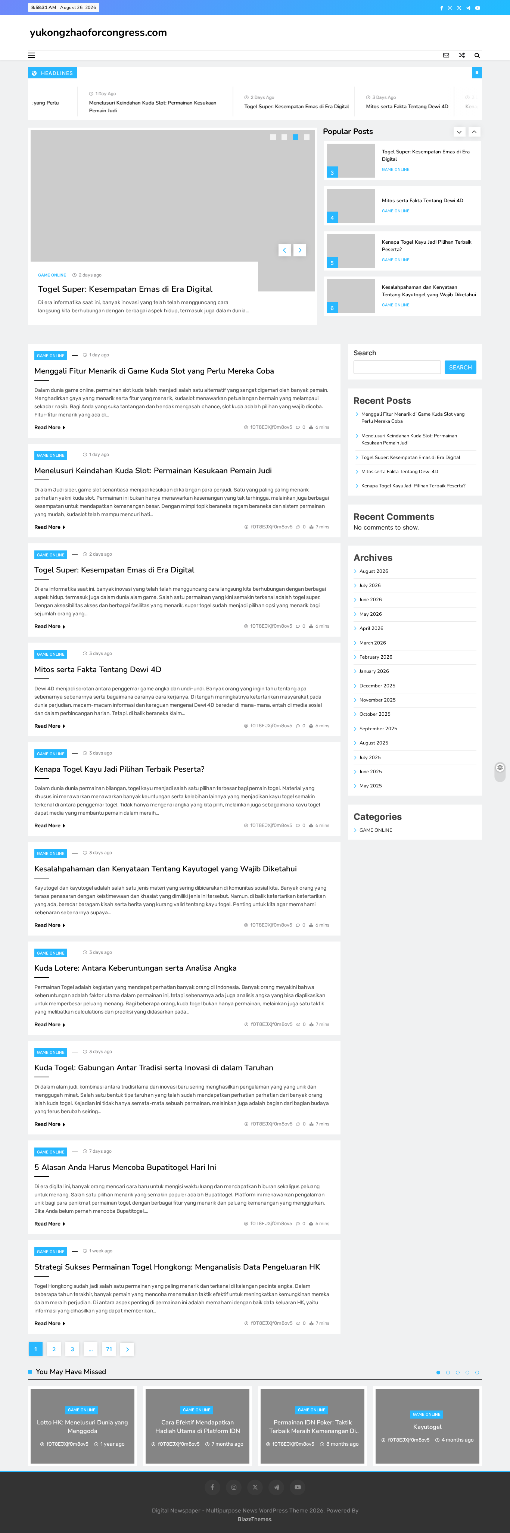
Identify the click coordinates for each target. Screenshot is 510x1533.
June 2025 (371, 771)
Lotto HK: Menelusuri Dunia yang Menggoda (82, 1426)
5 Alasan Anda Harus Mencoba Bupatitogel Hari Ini (125, 1167)
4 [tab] (307, 138)
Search (365, 353)
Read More (47, 427)
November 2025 (378, 700)
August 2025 (374, 743)
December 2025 (377, 686)
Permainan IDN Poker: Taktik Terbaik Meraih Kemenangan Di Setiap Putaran (312, 1431)
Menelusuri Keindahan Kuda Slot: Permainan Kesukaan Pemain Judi (153, 470)
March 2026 (373, 643)
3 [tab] (296, 138)
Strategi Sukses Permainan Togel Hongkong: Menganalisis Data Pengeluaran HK (177, 1267)
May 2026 (371, 614)
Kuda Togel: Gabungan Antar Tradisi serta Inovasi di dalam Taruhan (153, 1067)
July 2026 (370, 585)
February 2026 (376, 657)
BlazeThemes (254, 1519)
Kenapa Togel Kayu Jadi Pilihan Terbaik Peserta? (119, 769)
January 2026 (374, 671)
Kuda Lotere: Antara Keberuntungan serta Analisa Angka (135, 968)
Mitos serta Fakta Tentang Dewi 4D (394, 106)
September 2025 (378, 728)
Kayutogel (427, 1426)
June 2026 (371, 599)
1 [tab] (274, 138)
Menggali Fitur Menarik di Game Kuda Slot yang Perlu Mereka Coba (154, 371)
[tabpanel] (172, 226)
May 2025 (371, 786)
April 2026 (371, 628)
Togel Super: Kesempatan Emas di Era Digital (283, 106)
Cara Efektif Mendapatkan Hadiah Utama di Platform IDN (197, 1426)
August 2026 (374, 571)
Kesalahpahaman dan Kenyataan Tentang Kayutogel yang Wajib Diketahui (429, 291)
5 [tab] (477, 1372)
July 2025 (370, 757)
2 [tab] (285, 138)
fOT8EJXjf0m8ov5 (271, 427)
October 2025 (375, 714)
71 (109, 1349)
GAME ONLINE (52, 275)
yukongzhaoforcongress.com (98, 32)
